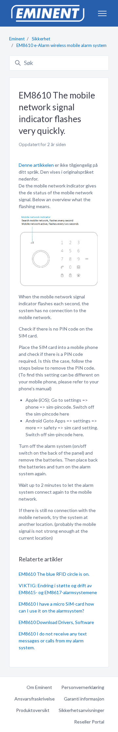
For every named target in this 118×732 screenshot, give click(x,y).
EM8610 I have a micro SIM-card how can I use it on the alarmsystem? (56, 607)
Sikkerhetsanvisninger (81, 710)
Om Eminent (39, 687)
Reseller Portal (89, 721)
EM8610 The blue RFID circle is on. (54, 574)
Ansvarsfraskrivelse (34, 698)
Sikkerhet (41, 38)
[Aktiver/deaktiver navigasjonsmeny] (102, 13)
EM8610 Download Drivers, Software (56, 622)
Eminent (17, 38)
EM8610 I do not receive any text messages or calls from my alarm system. (53, 640)
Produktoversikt (32, 710)
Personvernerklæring (82, 687)
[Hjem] (47, 13)
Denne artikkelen (36, 165)
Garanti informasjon (84, 698)
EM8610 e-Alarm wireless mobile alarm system (61, 45)
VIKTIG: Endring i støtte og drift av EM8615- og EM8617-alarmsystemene (58, 589)
